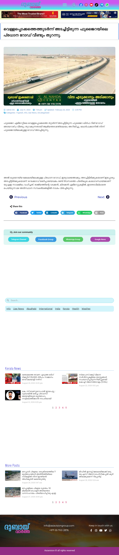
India (57, 308)
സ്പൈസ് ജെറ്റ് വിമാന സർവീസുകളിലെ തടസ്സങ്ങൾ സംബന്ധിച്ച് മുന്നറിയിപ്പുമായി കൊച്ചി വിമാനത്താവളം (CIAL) (93, 378)
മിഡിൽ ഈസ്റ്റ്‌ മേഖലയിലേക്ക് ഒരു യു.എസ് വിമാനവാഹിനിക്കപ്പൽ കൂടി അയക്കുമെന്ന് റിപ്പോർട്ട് (96, 474)
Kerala (66, 308)
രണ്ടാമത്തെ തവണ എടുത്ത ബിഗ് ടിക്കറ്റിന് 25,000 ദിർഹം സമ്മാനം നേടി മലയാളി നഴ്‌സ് (38, 377)
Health (75, 308)
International (46, 308)
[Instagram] (96, 530)
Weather (86, 308)
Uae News (32, 113)
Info (25, 113)
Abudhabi (31, 308)
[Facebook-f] (91, 530)
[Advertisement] (59, 154)
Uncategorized (43, 113)
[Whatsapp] (110, 530)
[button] (64, 5)
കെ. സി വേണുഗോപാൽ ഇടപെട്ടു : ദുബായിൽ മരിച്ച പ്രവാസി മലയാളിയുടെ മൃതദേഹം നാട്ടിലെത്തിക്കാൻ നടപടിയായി (38, 395)
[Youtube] (101, 530)
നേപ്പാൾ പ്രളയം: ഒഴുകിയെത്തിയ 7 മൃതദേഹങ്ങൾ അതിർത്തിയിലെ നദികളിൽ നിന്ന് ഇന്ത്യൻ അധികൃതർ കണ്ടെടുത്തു (39, 475)
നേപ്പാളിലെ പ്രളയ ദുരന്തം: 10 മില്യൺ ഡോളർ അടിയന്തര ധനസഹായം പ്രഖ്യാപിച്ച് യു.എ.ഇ (39, 490)
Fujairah (20, 113)
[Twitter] (105, 530)
